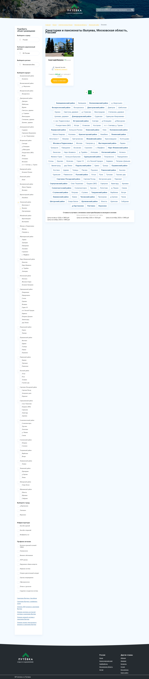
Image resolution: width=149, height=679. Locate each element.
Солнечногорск (26, 423)
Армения (123, 661)
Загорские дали (26, 393)
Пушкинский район (26, 337)
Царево (24, 343)
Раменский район (25, 357)
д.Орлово (25, 474)
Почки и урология (25, 586)
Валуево (24, 208)
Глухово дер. (26, 383)
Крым (101, 658)
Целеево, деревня (27, 122)
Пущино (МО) (26, 407)
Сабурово (25, 498)
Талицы (24, 346)
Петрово (24, 443)
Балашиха (25, 79)
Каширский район (25, 169)
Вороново (23, 515)
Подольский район (25, 327)
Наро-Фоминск (26, 265)
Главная (48, 25)
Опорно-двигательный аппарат (29, 573)
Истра (24, 155)
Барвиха (24, 313)
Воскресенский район (26, 91)
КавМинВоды (103, 664)
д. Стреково (25, 113)
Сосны (24, 298)
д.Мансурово (26, 149)
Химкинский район (26, 461)
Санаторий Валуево (56, 60)
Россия (55, 25)
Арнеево (24, 416)
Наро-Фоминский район (27, 259)
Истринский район (26, 140)
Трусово (24, 426)
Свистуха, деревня (27, 110)
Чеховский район (25, 468)
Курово (24, 107)
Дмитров (24, 101)
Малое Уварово (26, 187)
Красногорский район (26, 194)
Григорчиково (26, 211)
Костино (24, 340)
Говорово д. (25, 232)
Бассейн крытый (25, 526)
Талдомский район (26, 450)
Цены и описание (59, 81)
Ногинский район (25, 276)
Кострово (25, 161)
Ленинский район (94, 25)
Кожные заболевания (26, 555)
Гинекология (24, 551)
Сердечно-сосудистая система (29, 591)
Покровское (25, 292)
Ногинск (24, 279)
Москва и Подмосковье (27, 226)
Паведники (25, 245)
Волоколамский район (27, 83)
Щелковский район (26, 489)
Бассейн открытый (25, 530)
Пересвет (24, 396)
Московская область (80, 25)
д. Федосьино (26, 86)
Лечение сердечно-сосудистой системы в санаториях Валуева (26, 613)
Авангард (25, 413)
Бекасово (24, 262)
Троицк (24, 333)
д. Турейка (25, 268)
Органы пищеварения (26, 577)
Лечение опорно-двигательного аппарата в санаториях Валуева (26, 623)
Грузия (123, 667)
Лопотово (25, 429)
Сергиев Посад (26, 390)
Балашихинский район (27, 76)
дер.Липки (25, 322)
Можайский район (25, 215)
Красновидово (26, 218)
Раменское (25, 366)
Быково (24, 360)
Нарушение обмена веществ (28, 564)
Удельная (24, 363)
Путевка (28, 677)
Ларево (24, 239)
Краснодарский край (105, 661)
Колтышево (25, 221)
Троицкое (25, 242)
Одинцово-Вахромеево (29, 133)
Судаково (25, 130)
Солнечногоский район (27, 420)
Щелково (24, 495)
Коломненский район (26, 184)
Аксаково (25, 248)
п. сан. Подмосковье (28, 136)
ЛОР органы (24, 560)
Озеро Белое (25, 485)
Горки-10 (25, 307)
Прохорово (25, 471)
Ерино (24, 330)
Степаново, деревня (28, 119)
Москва (24, 229)
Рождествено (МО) (28, 152)
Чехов (24, 477)
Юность (24, 492)
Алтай (101, 670)
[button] (28, 40)
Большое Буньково (27, 285)
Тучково (24, 379)
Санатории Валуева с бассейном (27, 598)
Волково (24, 304)
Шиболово (25, 104)
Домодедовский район (27, 127)
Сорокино (25, 251)
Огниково (25, 158)
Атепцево (25, 271)
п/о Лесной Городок (28, 310)
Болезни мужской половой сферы (28, 546)
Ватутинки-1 (26, 205)
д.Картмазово (24, 506)
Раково (24, 349)
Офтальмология (24, 582)
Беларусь (124, 664)
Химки (24, 464)
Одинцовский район (26, 289)
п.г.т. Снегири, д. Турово (29, 164)
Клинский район (25, 176)
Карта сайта (124, 673)
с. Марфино (25, 255)
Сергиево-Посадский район (28, 387)
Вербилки (25, 453)
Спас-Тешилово (27, 404)
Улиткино (23, 510)
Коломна (24, 190)
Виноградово (26, 116)
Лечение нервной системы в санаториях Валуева (25, 618)
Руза (23, 376)
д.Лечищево (25, 146)
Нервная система (25, 568)
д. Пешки (25, 432)
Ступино (24, 446)
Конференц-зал (24, 534)
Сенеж (24, 435)
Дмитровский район (26, 98)
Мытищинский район (26, 236)
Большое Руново (27, 172)
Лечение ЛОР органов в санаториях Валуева (28, 608)
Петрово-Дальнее (27, 316)
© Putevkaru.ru (19, 677)
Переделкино (26, 295)
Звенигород (25, 319)
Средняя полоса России (65, 25)
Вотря (24, 456)
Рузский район (24, 370)
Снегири (24, 143)
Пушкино (25, 352)
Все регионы (125, 670)
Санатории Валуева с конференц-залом (27, 602)
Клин (23, 179)
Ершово (24, 301)
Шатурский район (25, 482)
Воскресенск (26, 94)
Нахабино (25, 197)
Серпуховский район (26, 400)
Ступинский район (26, 440)
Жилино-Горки (26, 282)
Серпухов (25, 410)
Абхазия (123, 658)
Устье (23, 373)
